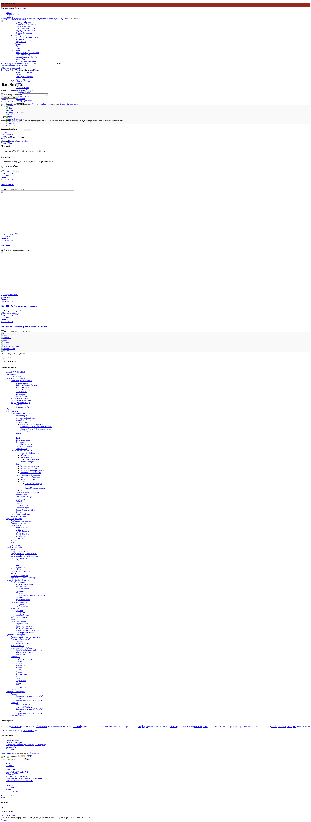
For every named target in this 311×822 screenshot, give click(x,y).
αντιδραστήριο (122, 726)
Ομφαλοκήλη (21, 681)
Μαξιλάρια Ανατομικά (19, 576)
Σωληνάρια (20, 442)
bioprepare (41, 726)
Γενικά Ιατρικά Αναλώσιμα (21, 451)
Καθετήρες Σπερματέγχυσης (26, 385)
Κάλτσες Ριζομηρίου (23, 654)
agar (9, 726)
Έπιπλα (13, 541)
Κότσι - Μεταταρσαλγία (25, 628)
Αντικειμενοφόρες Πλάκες (26, 418)
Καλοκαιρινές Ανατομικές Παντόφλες (30, 696)
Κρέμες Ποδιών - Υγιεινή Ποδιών (29, 630)
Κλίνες (13, 573)
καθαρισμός (211, 726)
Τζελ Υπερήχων (22, 505)
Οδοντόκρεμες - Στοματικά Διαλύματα (30, 595)
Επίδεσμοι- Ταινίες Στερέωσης (27, 492)
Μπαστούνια (15, 657)
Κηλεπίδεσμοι (21, 674)
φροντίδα (27, 730)
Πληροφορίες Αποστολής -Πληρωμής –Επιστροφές (26, 745)
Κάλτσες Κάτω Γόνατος (25, 652)
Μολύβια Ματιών (22, 613)
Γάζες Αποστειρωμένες (34, 486)
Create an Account (8, 815)
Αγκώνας (19, 661)
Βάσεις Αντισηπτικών (28, 462)
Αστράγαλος (20, 665)
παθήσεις (277, 726)
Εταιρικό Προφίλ (12, 740)
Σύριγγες (19, 503)
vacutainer (84, 726)
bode (49, 726)
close (3, 798)
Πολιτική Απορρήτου (14, 742)
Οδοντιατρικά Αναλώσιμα (21, 400)
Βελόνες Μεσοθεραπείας (30, 468)
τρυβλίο (11, 730)
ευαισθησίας (201, 726)
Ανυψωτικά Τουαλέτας (19, 551)
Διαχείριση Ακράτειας (24, 72)
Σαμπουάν (19, 597)
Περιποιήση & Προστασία (26, 632)
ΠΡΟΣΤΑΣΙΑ (99, 726)
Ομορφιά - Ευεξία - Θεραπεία (17, 580)
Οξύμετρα (19, 530)
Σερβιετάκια (20, 562)
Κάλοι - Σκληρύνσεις (24, 626)
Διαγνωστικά (16, 525)
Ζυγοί (13, 543)
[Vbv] (29, 757)
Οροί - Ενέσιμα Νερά (24, 497)
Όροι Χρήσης (11, 747)
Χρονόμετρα (20, 536)
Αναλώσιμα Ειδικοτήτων (15, 378)
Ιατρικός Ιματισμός (23, 495)
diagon (53, 726)
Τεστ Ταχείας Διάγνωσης (58, 19)
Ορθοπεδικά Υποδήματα (15, 692)
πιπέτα (299, 726)
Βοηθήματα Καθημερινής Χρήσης (24, 554)
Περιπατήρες (16, 689)
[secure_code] (23, 757)
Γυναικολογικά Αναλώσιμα (21, 381)
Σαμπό (18, 698)
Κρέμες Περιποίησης (24, 101)
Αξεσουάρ (24, 455)
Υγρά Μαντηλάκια (23, 600)
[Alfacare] (10, 123)
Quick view (5, 175)
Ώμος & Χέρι (21, 687)
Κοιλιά (18, 676)
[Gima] (4, 340)
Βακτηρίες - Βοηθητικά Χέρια (22, 639)
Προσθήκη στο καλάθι (9, 97)
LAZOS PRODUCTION (16, 372)
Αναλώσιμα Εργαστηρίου (39, 19)
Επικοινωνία (10, 749)
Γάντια (8, 409)
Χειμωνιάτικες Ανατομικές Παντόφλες (30, 700)
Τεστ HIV (6, 245)
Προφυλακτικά (21, 392)
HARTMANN (67, 726)
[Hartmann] (6, 338)
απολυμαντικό (133, 726)
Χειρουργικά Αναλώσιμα (20, 403)
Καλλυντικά (20, 99)
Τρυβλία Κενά (21, 449)
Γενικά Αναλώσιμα (18, 582)
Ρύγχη (18, 438)
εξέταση (185, 726)
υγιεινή (17, 730)
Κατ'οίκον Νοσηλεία (14, 547)
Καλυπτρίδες (21, 433)
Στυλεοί (19, 501)
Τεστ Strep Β (6, 70)
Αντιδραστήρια (21, 416)
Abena (4, 726)
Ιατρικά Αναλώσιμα (21, 19)
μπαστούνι (262, 726)
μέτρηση (227, 726)
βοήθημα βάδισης (153, 726)
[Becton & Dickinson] (15, 119)
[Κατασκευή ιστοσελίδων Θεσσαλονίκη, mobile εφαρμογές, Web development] (34, 753)
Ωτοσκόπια (20, 538)
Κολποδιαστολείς (22, 387)
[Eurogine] (10, 115)
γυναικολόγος (164, 726)
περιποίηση (289, 726)
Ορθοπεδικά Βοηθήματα (15, 635)
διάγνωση (69, 104)
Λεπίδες (19, 405)
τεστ (76, 104)
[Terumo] (10, 106)
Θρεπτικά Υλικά (22, 422)
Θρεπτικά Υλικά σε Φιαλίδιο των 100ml (36, 427)
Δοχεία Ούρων (16, 569)
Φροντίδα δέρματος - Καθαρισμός (24, 578)
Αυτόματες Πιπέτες (18, 523)
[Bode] (4, 344)
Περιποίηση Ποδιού (23, 92)
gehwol (58, 726)
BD (33, 726)
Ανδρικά (14, 694)
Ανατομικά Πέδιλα (23, 705)
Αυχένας (19, 668)
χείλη (39, 730)
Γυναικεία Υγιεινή (22, 589)
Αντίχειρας (20, 663)
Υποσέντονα (20, 567)
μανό (232, 726)
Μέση (18, 678)
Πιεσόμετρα (15, 545)
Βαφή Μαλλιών (22, 606)
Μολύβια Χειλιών (23, 615)
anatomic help (26, 726)
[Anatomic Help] (8, 349)
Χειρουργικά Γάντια (23, 407)
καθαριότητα (220, 726)
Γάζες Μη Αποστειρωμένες (36, 488)
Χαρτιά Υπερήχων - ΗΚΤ (25, 510)
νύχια (268, 726)
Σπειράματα (20, 394)
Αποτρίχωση (20, 604)
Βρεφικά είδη (16, 376)
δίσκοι (173, 726)
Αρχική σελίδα (7, 19)
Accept (3, 820)
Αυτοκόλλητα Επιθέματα (30, 477)
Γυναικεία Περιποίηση (24, 96)
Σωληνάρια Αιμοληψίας (25, 444)
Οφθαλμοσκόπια (22, 532)
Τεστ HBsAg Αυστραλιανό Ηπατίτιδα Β (17, 64)
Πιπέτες (19, 435)
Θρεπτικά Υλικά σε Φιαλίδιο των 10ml (35, 429)
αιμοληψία (112, 726)
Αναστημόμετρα (22, 527)
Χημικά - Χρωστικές (19, 516)
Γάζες (22, 481)
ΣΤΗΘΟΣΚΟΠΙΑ (23, 534)
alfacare (16, 726)
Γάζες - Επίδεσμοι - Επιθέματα (28, 475)
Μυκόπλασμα (25, 431)
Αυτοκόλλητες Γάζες (33, 484)
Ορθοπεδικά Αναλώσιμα (20, 514)
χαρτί (36, 730)
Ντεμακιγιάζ (20, 591)
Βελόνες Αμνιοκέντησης (29, 466)
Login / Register (12, 791)
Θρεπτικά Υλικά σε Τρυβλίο (31, 424)
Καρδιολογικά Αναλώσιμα (21, 398)
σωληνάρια (306, 726)
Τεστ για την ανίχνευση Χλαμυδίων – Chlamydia (25, 326)
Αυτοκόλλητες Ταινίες (29, 479)
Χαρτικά (19, 512)
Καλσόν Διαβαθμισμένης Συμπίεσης (30, 650)
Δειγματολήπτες (22, 383)
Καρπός (19, 672)
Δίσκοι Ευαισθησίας (23, 420)
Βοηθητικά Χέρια (22, 643)
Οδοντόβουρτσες (22, 593)
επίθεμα (191, 726)
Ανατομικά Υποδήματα (24, 707)
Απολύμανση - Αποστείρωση (22, 521)
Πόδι (17, 685)
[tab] (158, 110)
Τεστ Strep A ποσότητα (13, 95)
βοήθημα (143, 726)
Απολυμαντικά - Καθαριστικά (27, 453)
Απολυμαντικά (26, 457)
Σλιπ (17, 565)
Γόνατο (18, 670)
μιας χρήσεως (241, 726)
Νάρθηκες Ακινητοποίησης (21, 659)
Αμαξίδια (14, 549)
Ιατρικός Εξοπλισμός (14, 519)
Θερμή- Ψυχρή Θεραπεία (20, 571)
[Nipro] (9, 108)
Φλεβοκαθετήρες (22, 508)
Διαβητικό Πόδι (22, 624)
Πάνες (18, 560)
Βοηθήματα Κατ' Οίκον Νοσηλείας (24, 556)
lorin (75, 726)
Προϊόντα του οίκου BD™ (30, 473)
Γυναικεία (14, 703)
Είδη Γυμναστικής (18, 646)
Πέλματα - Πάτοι (22, 88)
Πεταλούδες (20, 499)
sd (79, 726)
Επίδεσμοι (24, 490)
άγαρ (106, 726)
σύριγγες (4, 730)
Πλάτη (18, 683)
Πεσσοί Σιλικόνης (23, 389)
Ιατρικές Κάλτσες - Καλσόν (21, 648)
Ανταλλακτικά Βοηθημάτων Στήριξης (25, 637)
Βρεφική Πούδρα (22, 587)
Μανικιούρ (15, 619)
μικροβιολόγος (253, 726)
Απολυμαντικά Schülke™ (35, 460)
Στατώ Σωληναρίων (23, 440)
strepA (62, 104)
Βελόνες (19, 464)
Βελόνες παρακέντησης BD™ (32, 470)
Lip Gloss (19, 611)
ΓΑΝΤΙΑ (90, 726)
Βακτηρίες (20, 641)
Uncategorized (11, 374)
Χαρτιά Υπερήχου (23, 396)
